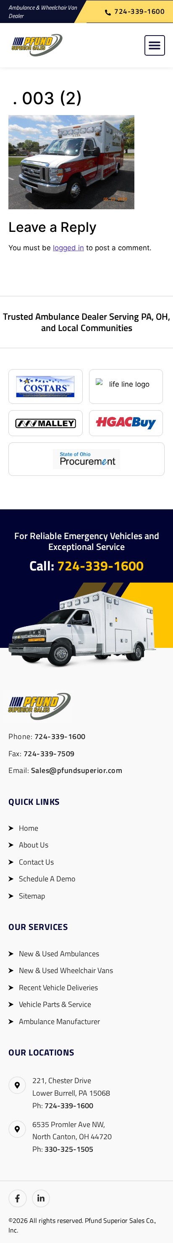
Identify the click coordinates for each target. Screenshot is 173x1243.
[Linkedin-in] (41, 1198)
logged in (68, 248)
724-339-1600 (100, 565)
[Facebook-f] (17, 1198)
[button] (154, 45)
